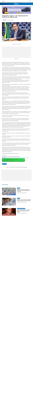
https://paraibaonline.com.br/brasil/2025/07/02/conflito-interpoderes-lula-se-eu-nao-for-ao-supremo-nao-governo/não (15, 157)
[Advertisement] (16, 52)
